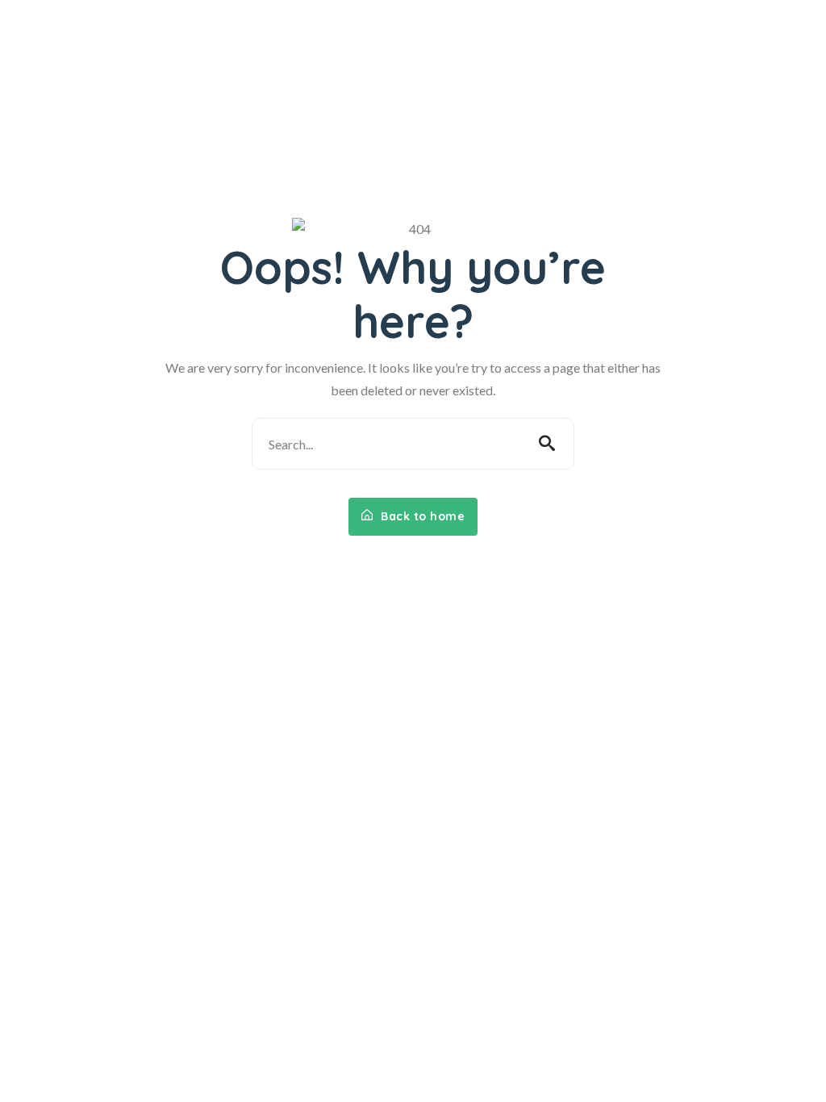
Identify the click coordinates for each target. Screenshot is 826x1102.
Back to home (421, 516)
